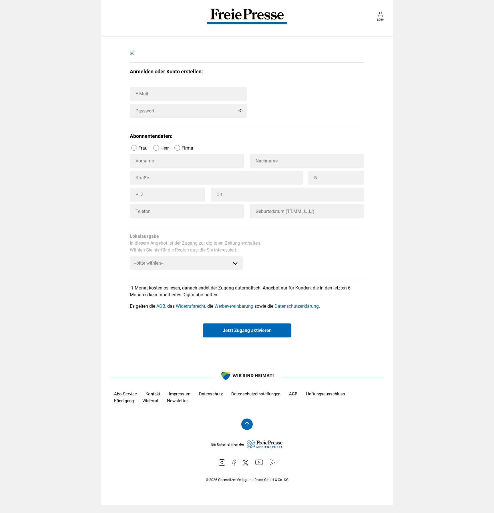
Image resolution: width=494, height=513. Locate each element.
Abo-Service (125, 394)
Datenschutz (211, 394)
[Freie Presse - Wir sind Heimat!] (247, 377)
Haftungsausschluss (325, 394)
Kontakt (153, 394)
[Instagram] (222, 462)
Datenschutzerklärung (296, 306)
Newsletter (177, 400)
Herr (164, 148)
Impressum (179, 394)
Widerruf (150, 400)
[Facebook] (234, 463)
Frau (143, 148)
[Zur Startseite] (247, 20)
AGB (160, 306)
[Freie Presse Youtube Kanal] (259, 462)
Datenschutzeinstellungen (255, 394)
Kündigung (124, 400)
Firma (187, 148)
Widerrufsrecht (190, 306)
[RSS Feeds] (273, 462)
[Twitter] (245, 463)
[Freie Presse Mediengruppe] (247, 446)
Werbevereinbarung (233, 306)
